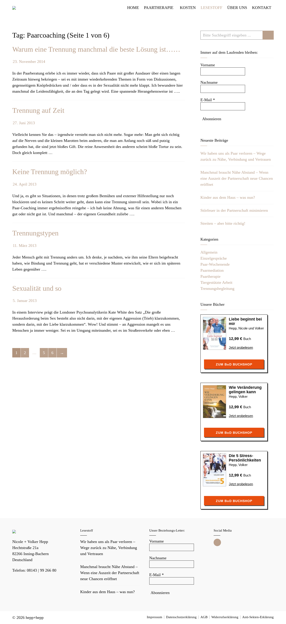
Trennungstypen (35, 233)
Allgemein (208, 252)
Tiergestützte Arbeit (216, 282)
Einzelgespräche (213, 258)
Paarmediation (212, 270)
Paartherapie (210, 276)
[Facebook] (217, 542)
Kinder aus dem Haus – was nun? (227, 197)
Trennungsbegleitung (217, 288)
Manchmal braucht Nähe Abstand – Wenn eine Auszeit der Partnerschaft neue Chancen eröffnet (236, 178)
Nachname (209, 82)
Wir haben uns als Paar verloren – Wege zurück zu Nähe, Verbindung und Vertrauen (108, 547)
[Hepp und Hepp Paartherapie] (14, 8)
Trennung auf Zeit (38, 110)
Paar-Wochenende (215, 264)
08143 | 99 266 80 (41, 570)
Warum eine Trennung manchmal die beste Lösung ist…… (96, 49)
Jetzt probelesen (241, 347)
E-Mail (207, 100)
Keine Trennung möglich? (49, 172)
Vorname (207, 65)
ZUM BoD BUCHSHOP (234, 364)
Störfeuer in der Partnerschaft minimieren (234, 210)
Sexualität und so (36, 288)
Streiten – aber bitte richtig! (222, 223)
